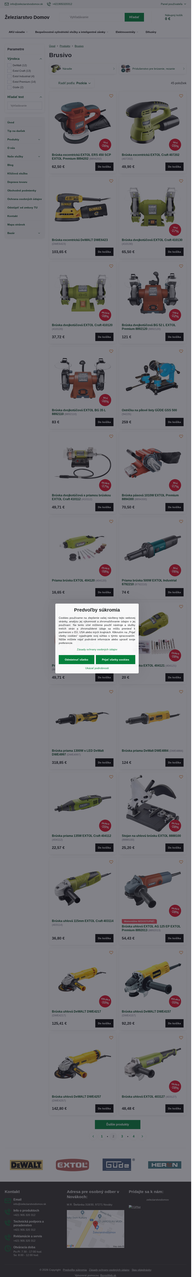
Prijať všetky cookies (115, 659)
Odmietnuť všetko (76, 659)
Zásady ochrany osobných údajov (97, 649)
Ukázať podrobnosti (97, 668)
